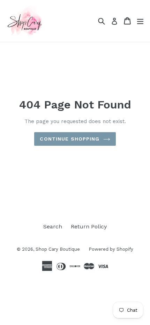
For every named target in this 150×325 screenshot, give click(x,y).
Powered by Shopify (111, 249)
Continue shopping (69, 139)
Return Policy (89, 226)
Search (52, 226)
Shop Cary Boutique (58, 249)
